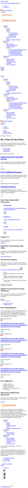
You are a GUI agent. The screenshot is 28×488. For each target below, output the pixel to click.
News (8, 38)
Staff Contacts (13, 35)
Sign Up (3, 401)
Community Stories (11, 37)
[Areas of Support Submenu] (8, 48)
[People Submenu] (8, 31)
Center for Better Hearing (16, 53)
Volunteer (9, 63)
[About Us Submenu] (5, 27)
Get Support (6, 41)
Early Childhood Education (16, 51)
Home (5, 130)
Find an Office (7, 148)
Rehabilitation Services (15, 52)
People (8, 30)
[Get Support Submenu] (5, 42)
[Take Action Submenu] (5, 58)
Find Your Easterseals (7, 10)
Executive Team (13, 33)
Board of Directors (14, 34)
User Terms (6, 459)
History (8, 28)
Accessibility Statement (9, 458)
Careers (5, 5)
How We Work (10, 44)
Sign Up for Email (11, 64)
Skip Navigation (4, 1)
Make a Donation (11, 59)
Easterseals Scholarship (12, 45)
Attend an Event (10, 60)
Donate (2, 299)
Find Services (7, 149)
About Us (6, 25)
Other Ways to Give (11, 62)
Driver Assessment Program (16, 55)
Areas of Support (11, 46)
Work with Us (7, 151)
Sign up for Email (11, 443)
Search (4, 12)
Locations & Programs (6, 256)
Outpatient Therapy (8, 187)
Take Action (6, 56)
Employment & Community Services (18, 49)
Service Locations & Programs (14, 39)
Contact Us (6, 7)
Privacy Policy (7, 460)
